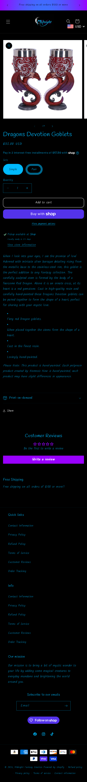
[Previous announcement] (7, 5)
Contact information (64, 773)
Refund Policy (16, 544)
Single (13, 169)
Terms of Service (18, 553)
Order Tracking (17, 571)
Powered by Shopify (54, 767)
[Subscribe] (66, 706)
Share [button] (10, 411)
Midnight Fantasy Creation (29, 767)
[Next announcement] (79, 5)
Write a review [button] (43, 459)
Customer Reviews (19, 562)
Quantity (8, 180)
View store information (21, 245)
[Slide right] (52, 126)
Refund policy (75, 767)
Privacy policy (22, 773)
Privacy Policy (16, 535)
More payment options (43, 223)
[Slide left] (34, 126)
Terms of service (42, 773)
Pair (34, 169)
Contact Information (20, 525)
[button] (8, 21)
